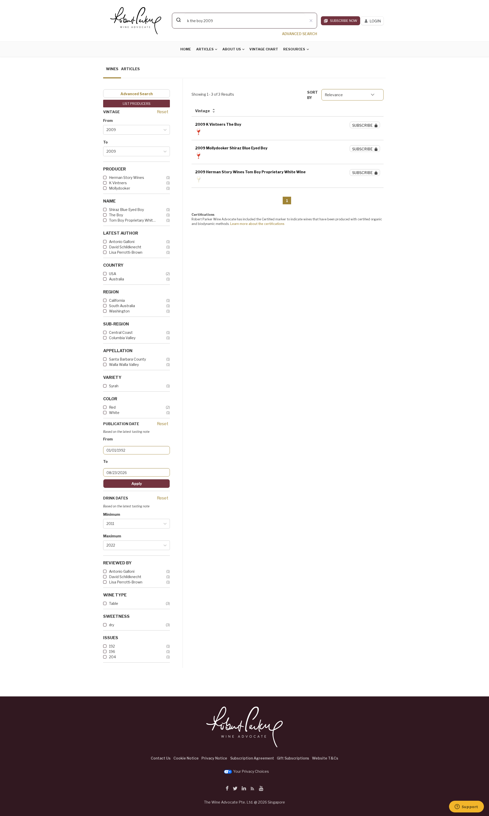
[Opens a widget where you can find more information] (466, 807)
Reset (162, 111)
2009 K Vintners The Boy (218, 124)
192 (112, 646)
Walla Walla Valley (124, 364)
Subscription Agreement (252, 758)
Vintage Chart (263, 49)
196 (112, 651)
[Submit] (178, 19)
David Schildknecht (125, 247)
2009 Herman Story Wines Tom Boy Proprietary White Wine (250, 172)
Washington (119, 311)
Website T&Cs (325, 758)
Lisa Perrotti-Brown (125, 252)
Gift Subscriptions (293, 758)
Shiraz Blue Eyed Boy (126, 209)
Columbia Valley (122, 338)
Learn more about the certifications (257, 224)
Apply (136, 483)
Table (113, 603)
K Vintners (118, 183)
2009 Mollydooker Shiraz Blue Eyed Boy (231, 148)
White (114, 412)
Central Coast (121, 332)
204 (112, 657)
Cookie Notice (186, 758)
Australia (116, 279)
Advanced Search (136, 94)
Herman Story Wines (126, 177)
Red (112, 407)
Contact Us (161, 758)
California (117, 300)
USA (112, 273)
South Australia (122, 306)
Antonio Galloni (121, 241)
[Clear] (311, 20)
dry (111, 625)
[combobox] (244, 20)
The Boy (116, 215)
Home (185, 49)
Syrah (113, 386)
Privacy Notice (214, 758)
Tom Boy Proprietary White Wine (132, 220)
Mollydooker (119, 188)
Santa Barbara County (127, 359)
